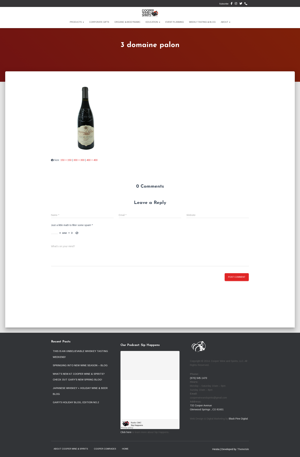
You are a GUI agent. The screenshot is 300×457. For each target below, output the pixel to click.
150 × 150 (66, 160)
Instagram (236, 4)
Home (125, 449)
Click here (125, 432)
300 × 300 (79, 160)
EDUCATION (152, 22)
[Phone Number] (246, 3)
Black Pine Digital (238, 418)
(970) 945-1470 (198, 378)
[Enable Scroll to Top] (293, 450)
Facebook (231, 4)
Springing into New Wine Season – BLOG (80, 365)
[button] (83, 22)
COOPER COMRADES (105, 449)
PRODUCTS (76, 22)
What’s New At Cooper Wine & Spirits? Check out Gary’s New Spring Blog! (79, 376)
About (225, 22)
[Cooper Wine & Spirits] (150, 13)
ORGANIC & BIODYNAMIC (127, 22)
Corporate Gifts (99, 22)
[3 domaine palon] (85, 118)
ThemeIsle (243, 449)
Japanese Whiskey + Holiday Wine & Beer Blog (80, 391)
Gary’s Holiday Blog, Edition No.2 (76, 402)
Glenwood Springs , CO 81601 (207, 409)
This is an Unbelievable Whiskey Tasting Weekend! (80, 354)
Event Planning (174, 22)
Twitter (240, 4)
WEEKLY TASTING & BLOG (202, 22)
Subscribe (223, 4)
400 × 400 (92, 160)
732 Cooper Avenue (201, 405)
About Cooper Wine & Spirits (71, 449)
